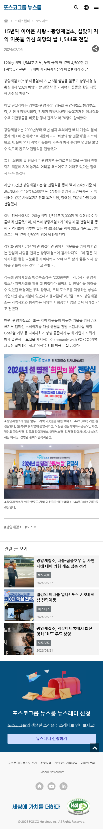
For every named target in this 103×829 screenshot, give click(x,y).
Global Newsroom (52, 772)
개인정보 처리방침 (65, 763)
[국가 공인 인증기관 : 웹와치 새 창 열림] (78, 807)
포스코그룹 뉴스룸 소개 (22, 763)
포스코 (31, 527)
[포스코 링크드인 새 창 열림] (64, 786)
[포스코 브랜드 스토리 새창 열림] (36, 806)
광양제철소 (14, 527)
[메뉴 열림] (96, 7)
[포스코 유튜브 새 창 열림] (52, 786)
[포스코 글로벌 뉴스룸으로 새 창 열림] (86, 7)
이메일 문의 (87, 763)
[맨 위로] (94, 747)
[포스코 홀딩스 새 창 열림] (40, 786)
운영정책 (45, 763)
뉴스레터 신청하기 (51, 738)
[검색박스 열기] (76, 7)
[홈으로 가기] (6, 20)
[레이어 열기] (95, 48)
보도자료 (42, 21)
